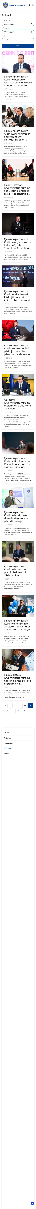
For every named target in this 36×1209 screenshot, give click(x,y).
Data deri (6, 28)
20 (18, 711)
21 (24, 711)
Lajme (6, 733)
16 (7, 711)
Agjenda (7, 738)
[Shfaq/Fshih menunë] (33, 5)
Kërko (5, 36)
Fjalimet (7, 748)
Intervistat (8, 743)
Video (6, 753)
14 (25, 706)
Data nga (6, 20)
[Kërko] (29, 5)
